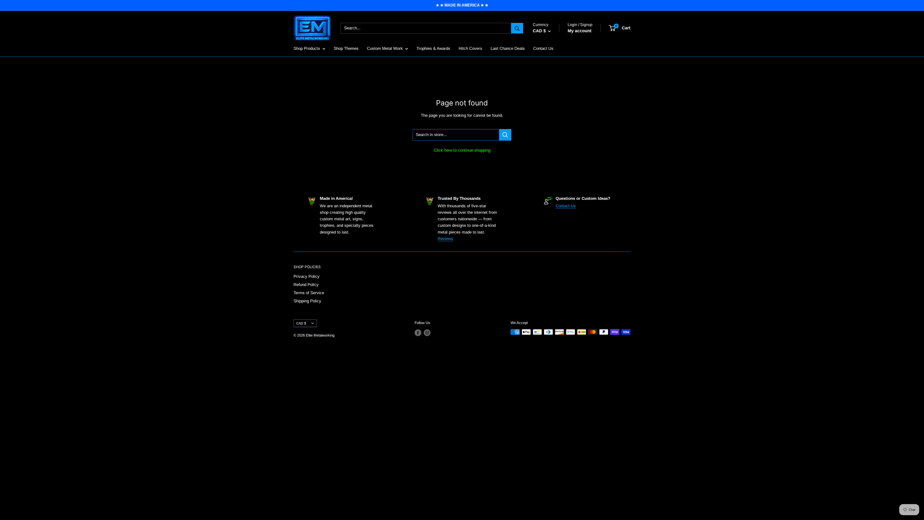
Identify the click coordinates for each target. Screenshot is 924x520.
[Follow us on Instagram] (427, 332)
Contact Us (543, 48)
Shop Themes (346, 48)
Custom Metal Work (385, 48)
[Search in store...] (505, 135)
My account (579, 30)
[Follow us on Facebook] (418, 332)
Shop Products (307, 48)
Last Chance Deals (508, 48)
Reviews (445, 238)
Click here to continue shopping (462, 150)
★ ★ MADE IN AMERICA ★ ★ (462, 5)
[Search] (517, 28)
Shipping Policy (307, 301)
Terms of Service (309, 293)
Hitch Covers (470, 48)
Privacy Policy (307, 276)
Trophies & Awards (433, 48)
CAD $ (301, 323)
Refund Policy (306, 284)
